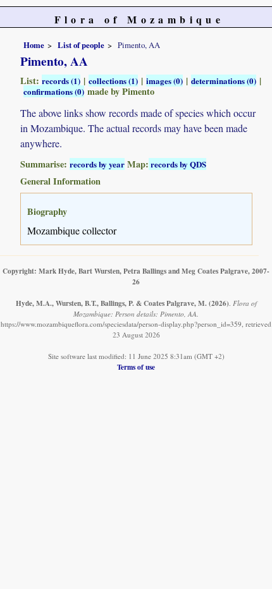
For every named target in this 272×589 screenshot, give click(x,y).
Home (33, 45)
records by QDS (177, 164)
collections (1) (113, 81)
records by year (97, 164)
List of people (81, 45)
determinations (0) (223, 81)
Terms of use (136, 366)
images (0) (164, 81)
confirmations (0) (53, 91)
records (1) (61, 81)
